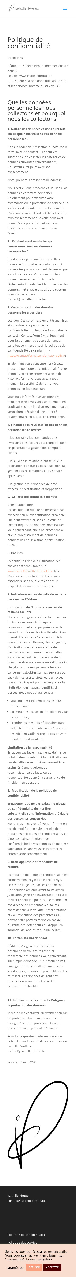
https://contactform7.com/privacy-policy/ (36, 355)
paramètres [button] (14, 1267)
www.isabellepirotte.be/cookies (30, 571)
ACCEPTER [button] (52, 1267)
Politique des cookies (22, 1242)
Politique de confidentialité (27, 1235)
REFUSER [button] (34, 1267)
